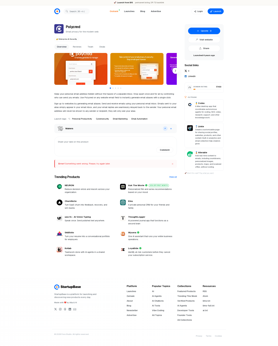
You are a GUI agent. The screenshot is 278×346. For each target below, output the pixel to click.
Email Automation (139, 119)
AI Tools (156, 305)
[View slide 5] (120, 88)
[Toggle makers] (171, 128)
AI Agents (157, 296)
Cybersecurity (102, 119)
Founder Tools (184, 315)
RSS (205, 291)
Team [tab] (90, 46)
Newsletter (132, 310)
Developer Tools (185, 310)
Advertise (156, 11)
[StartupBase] (57, 11)
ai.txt (205, 310)
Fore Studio (67, 334)
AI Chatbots (158, 301)
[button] (80, 69)
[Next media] (175, 71)
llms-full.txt (208, 305)
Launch (217, 11)
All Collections (184, 320)
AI (153, 291)
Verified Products (186, 301)
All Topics (157, 315)
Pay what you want (207, 173)
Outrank (131, 296)
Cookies (218, 336)
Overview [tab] (62, 46)
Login (200, 11)
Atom (205, 296)
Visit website (206, 39)
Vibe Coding (158, 310)
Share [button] (206, 48)
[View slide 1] (110, 88)
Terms (208, 336)
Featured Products (186, 291)
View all (173, 177)
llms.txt (206, 301)
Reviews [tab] (77, 46)
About (130, 301)
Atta (71, 302)
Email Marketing (120, 119)
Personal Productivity (82, 119)
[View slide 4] (118, 88)
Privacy (199, 336)
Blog (142, 11)
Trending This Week (187, 296)
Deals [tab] (102, 46)
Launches (129, 11)
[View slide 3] (115, 88)
